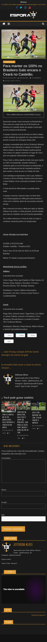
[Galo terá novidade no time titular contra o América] (38, 402)
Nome (4, 490)
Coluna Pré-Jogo (9, 62)
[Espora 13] (3, 23)
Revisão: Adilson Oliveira (12, 81)
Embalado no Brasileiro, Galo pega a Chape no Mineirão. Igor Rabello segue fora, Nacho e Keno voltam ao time (23, 422)
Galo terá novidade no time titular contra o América (36, 417)
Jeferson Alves (24, 78)
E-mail (4, 502)
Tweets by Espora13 (38, 615)
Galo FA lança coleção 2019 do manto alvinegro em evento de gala (20, 353)
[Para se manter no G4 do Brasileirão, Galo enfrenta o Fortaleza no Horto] (8, 402)
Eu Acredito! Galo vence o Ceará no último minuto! (21, 366)
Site (2, 515)
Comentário (5, 458)
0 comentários (36, 78)
